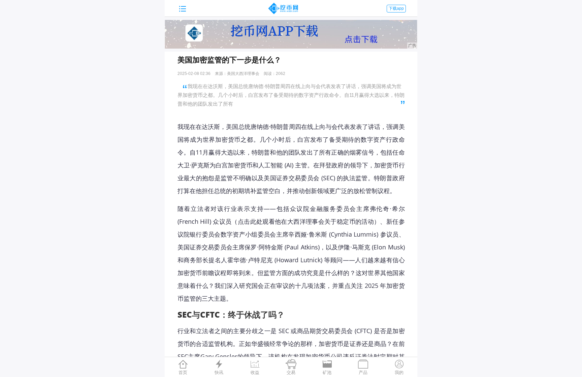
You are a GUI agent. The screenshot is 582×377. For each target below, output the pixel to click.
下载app (396, 8)
